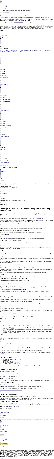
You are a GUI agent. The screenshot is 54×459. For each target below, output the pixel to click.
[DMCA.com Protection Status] (4, 444)
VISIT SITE (2, 56)
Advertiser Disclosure (6, 440)
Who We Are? (5, 3)
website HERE (40, 218)
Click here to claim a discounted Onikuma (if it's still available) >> (11, 390)
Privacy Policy (5, 6)
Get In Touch (5, 4)
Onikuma (23, 232)
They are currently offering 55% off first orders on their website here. (11, 216)
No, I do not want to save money (11, 425)
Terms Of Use (5, 5)
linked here (19, 359)
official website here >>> (14, 406)
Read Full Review (3, 37)
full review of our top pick (18, 22)
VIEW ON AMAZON (4, 84)
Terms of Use (2, 455)
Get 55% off (3, 425)
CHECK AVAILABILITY (5, 412)
